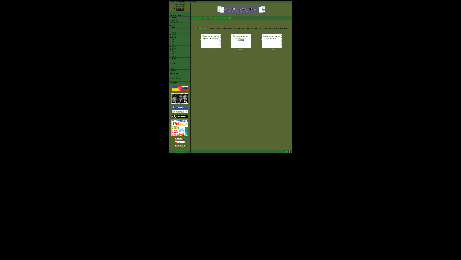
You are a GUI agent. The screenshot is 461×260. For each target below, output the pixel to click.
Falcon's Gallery (175, 78)
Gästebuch (173, 71)
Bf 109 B (172, 37)
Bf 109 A (172, 35)
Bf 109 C (172, 39)
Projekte (172, 59)
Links (171, 66)
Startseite (173, 18)
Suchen (172, 25)
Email (171, 68)
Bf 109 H (172, 54)
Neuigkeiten (173, 20)
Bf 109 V (172, 32)
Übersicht (172, 27)
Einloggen (173, 83)
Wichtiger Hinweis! (176, 15)
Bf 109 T (172, 47)
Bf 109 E (172, 44)
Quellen (172, 63)
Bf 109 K (172, 56)
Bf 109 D (172, 42)
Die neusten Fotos (176, 22)
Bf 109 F (172, 49)
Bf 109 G (172, 51)
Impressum (173, 73)
